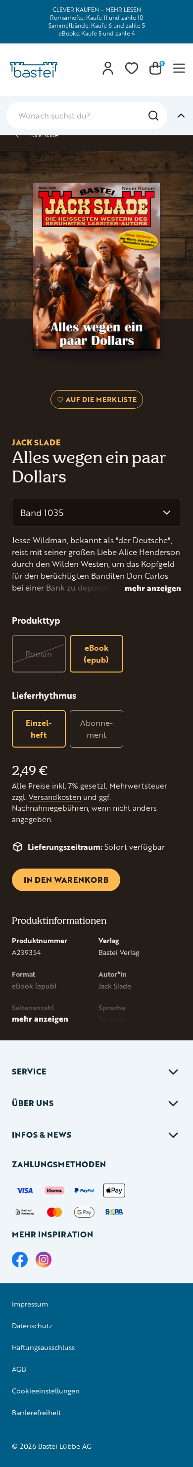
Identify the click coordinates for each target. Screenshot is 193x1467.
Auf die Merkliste (99, 401)
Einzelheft (38, 728)
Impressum (30, 1303)
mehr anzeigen (153, 588)
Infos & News (41, 1134)
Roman (38, 653)
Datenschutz (32, 1325)
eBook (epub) (96, 653)
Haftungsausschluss (43, 1347)
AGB (19, 1369)
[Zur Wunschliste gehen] (132, 68)
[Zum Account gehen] (108, 68)
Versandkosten (55, 797)
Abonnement (96, 728)
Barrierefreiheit (36, 1412)
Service (29, 1071)
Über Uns (32, 1103)
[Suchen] (153, 115)
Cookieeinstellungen (46, 1390)
